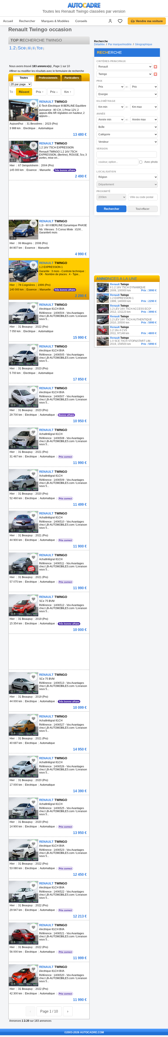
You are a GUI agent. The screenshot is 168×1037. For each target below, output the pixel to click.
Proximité (103, 191)
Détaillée (99, 44)
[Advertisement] (127, 245)
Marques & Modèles (55, 21)
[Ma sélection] (120, 21)
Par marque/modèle (120, 44)
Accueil (8, 21)
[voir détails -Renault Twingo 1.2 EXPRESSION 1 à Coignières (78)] (23, 271)
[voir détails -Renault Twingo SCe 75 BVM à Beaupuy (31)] (23, 605)
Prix (99, 81)
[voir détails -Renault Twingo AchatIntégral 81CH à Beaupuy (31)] (23, 438)
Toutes (24, 77)
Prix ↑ (40, 92)
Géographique (143, 44)
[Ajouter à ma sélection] (33, 104)
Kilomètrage (105, 101)
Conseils (81, 21)
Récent (24, 92)
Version (102, 148)
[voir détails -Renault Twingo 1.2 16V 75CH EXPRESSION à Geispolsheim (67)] (23, 152)
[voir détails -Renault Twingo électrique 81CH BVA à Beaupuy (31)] (23, 313)
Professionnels (48, 77)
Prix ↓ (54, 92)
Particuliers (72, 77)
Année (100, 113)
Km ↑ (67, 92)
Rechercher (27, 21)
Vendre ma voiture (149, 21)
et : (127, 86)
